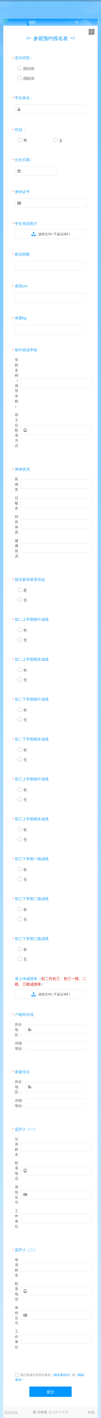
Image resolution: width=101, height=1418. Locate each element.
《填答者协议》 (61, 1374)
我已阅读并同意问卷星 (35, 1374)
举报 (91, 1412)
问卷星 (42, 1412)
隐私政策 (11, 1412)
